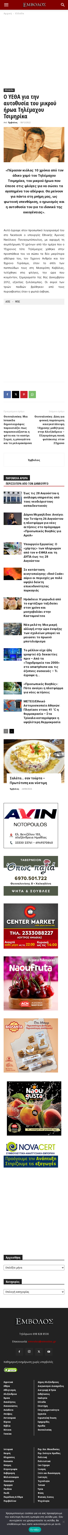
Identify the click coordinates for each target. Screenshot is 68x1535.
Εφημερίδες (44, 1421)
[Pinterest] (24, 394)
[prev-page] (6, 731)
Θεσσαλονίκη (44, 1429)
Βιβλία (7, 1425)
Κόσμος (7, 1465)
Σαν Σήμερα (44, 1465)
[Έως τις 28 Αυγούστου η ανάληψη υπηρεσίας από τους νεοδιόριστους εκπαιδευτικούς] (13, 497)
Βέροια (7, 1421)
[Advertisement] (34, 51)
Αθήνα (7, 1386)
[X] (15, 394)
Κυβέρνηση (9, 1473)
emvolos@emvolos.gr (42, 1341)
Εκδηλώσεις (44, 1394)
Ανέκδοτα (8, 1409)
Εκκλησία (42, 1398)
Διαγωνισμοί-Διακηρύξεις (51, 1386)
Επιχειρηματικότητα (48, 1409)
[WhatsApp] (32, 394)
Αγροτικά (8, 1382)
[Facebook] (7, 394)
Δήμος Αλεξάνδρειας (48, 1382)
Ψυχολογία (44, 1500)
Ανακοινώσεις (11, 1405)
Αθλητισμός (10, 1390)
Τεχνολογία (44, 1481)
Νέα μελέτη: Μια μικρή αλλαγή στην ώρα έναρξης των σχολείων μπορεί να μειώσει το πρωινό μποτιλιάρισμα (43, 633)
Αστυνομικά (10, 1417)
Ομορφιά (8, 1485)
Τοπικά (41, 1485)
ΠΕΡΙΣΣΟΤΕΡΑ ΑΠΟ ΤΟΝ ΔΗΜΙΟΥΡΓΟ (27, 484)
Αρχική (8, 13)
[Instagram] (29, 1351)
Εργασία (42, 1413)
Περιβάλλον (10, 1500)
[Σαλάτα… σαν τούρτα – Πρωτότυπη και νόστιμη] (34, 761)
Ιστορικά (8, 1449)
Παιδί (6, 1493)
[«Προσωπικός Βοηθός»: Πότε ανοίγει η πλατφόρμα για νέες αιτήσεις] (13, 688)
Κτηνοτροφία (10, 1469)
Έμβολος (13, 122)
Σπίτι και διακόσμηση (49, 1473)
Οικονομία (9, 1481)
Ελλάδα (19, 13)
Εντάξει (34, 1529)
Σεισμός (42, 1469)
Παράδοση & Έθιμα (13, 1497)
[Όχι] (63, 1522)
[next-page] (11, 731)
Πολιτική (42, 1457)
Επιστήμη (43, 1405)
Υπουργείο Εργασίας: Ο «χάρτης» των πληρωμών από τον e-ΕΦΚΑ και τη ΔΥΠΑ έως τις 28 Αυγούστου (42, 552)
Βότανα (7, 1429)
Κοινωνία (8, 1461)
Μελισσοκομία (11, 1477)
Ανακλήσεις (10, 1401)
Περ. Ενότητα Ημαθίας (49, 1453)
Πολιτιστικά (44, 1461)
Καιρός (7, 1453)
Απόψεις (8, 1413)
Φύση (41, 1493)
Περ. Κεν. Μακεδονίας (49, 1449)
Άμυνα (7, 1398)
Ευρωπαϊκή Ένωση (47, 1417)
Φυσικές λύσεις (46, 1497)
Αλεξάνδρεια (10, 1394)
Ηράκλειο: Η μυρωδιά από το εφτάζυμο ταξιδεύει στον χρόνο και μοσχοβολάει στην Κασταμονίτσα (42, 607)
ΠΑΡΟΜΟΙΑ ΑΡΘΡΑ (17, 478)
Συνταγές (42, 1477)
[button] (6, 5)
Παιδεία (8, 1489)
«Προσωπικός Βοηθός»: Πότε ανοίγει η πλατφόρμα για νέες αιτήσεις (43, 688)
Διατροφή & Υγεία (47, 1390)
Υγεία (40, 1489)
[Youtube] (48, 1351)
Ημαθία (41, 1425)
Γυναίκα (8, 1433)
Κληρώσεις (9, 1457)
